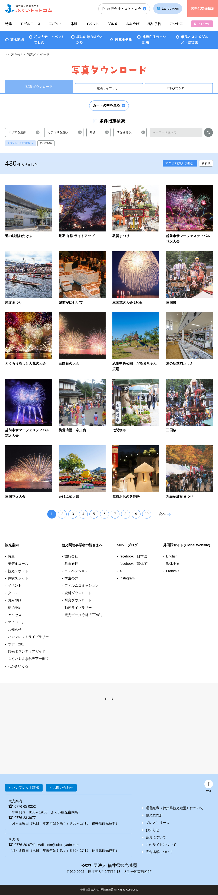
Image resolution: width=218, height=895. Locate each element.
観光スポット (18, 571)
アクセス (176, 24)
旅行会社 (71, 556)
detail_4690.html (28, 342)
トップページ (13, 54)
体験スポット (18, 578)
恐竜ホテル (123, 39)
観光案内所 (154, 815)
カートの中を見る (106, 105)
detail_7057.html (189, 214)
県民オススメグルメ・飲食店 (194, 39)
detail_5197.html (135, 214)
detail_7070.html (82, 472)
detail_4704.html (135, 472)
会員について (156, 837)
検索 (208, 133)
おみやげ (132, 24)
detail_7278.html (189, 342)
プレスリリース (157, 823)
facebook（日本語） (135, 556)
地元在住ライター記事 (155, 39)
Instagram (127, 578)
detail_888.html (189, 409)
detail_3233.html (82, 214)
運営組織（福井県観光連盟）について (175, 808)
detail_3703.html (135, 278)
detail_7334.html (135, 342)
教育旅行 (71, 563)
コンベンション (76, 571)
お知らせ (15, 629)
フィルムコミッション (82, 585)
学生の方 (71, 578)
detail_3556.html (82, 278)
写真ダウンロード (78, 600)
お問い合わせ (63, 787)
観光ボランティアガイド (26, 651)
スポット (55, 24)
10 (147, 514)
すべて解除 (46, 143)
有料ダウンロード (179, 88)
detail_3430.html (28, 278)
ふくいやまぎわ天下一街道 (28, 659)
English (172, 556)
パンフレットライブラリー (28, 637)
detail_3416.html (82, 409)
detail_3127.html (28, 472)
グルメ (112, 24)
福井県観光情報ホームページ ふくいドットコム (28, 8)
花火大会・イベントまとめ (49, 39)
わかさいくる (18, 666)
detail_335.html (189, 472)
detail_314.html (189, 278)
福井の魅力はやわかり (89, 39)
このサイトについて (161, 844)
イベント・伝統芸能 (18, 143)
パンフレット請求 (25, 787)
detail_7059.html (28, 409)
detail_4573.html (135, 409)
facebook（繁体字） (135, 563)
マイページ (204, 23)
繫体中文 (173, 563)
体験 (73, 24)
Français (172, 571)
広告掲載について (159, 852)
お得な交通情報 (203, 8)
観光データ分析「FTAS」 (84, 615)
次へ (162, 514)
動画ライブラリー (109, 88)
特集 (8, 24)
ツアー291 (16, 644)
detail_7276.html (28, 214)
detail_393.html (82, 342)
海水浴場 (17, 39)
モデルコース (30, 24)
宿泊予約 (154, 24)
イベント (92, 24)
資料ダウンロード (78, 593)
